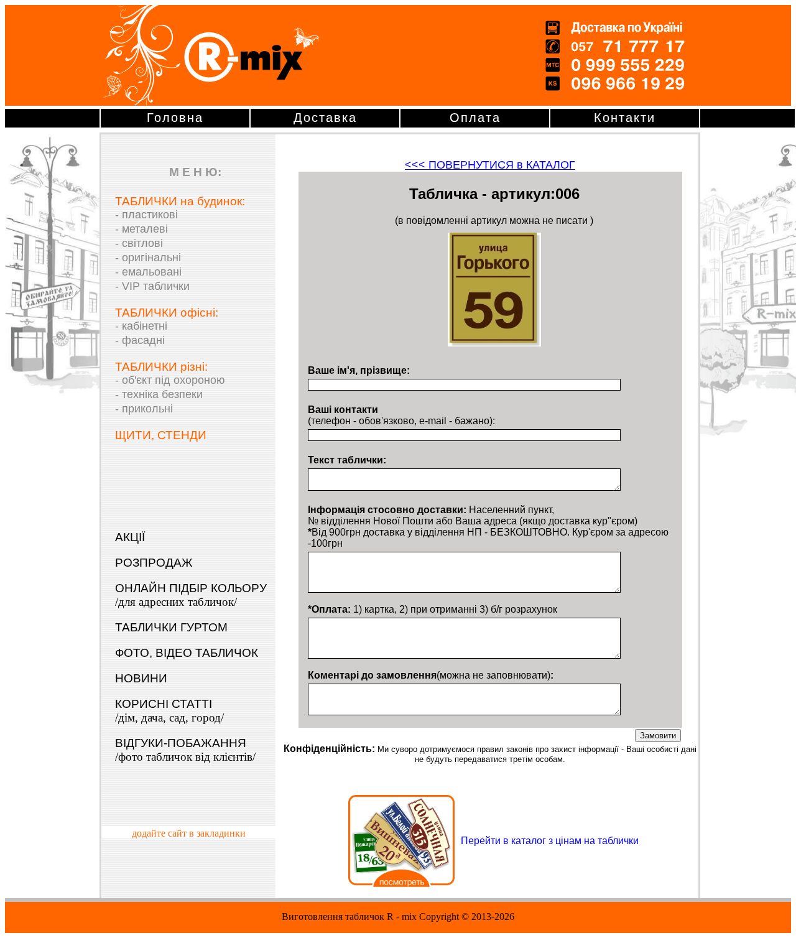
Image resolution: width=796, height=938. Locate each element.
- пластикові (146, 214)
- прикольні (144, 408)
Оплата (475, 117)
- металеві (141, 229)
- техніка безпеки (159, 394)
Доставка (325, 117)
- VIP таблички (152, 286)
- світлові (139, 243)
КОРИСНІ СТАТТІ (169, 710)
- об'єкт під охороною (170, 380)
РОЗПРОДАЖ (154, 562)
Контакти (624, 117)
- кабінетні (141, 326)
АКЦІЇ (130, 537)
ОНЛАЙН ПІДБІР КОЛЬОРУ (191, 595)
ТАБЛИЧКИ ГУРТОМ (171, 627)
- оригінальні (148, 257)
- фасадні (140, 340)
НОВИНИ (141, 678)
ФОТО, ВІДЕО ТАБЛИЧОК (186, 652)
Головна (175, 117)
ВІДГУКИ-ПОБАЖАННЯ (185, 749)
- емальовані (148, 272)
